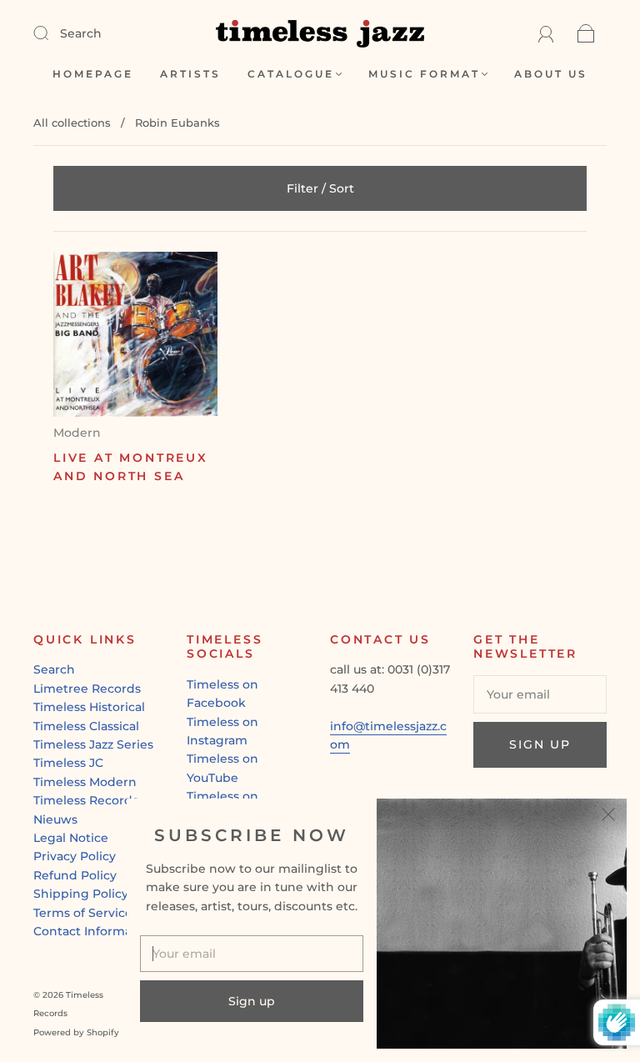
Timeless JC (68, 762)
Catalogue (291, 74)
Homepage (92, 74)
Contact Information (94, 931)
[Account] (546, 33)
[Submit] (51, 32)
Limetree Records (87, 688)
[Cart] (586, 33)
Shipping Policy (80, 893)
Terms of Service (82, 912)
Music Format (424, 74)
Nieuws (55, 819)
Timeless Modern (85, 781)
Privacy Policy (74, 856)
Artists (190, 74)
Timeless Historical (89, 706)
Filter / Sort (320, 188)
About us (551, 74)
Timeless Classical (86, 726)
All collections (72, 122)
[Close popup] (608, 817)
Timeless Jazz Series (93, 744)
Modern (77, 432)
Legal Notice (70, 837)
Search (81, 33)
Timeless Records (85, 800)
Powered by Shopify (76, 1032)
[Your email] (540, 694)
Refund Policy (75, 875)
